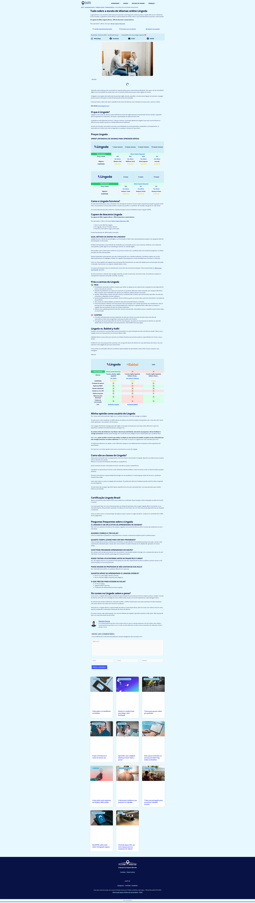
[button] (99, 39)
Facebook (135, 885)
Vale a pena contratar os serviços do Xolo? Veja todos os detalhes (153, 758)
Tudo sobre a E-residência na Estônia (101, 712)
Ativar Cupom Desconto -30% (120, 221)
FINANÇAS (151, 3)
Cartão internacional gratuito (103, 29)
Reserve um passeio (154, 29)
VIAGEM (125, 3)
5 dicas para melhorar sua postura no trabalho (127, 801)
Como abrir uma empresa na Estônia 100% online (101, 801)
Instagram (120, 885)
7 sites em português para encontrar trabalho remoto (153, 802)
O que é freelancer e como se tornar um (99, 757)
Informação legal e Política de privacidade (125, 892)
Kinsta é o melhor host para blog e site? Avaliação (126, 713)
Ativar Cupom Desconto (118, 24)
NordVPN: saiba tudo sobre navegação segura (101, 846)
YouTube (127, 885)
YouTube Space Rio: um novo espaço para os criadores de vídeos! (126, 847)
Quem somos (131, 872)
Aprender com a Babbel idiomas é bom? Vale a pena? (126, 758)
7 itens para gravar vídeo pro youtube (153, 712)
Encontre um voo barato (128, 29)
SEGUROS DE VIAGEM (138, 3)
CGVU (141, 892)
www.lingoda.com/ (103, 106)
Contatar (123, 872)
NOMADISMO (115, 3)
